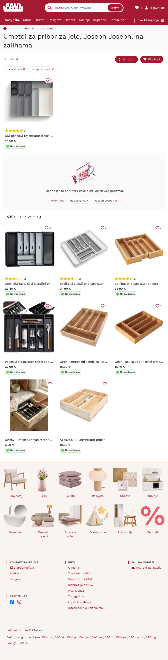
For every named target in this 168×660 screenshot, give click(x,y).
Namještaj (12, 20)
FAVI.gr (12, 643)
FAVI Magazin (77, 590)
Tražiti (115, 7)
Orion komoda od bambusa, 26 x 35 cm (88, 362)
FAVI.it (110, 637)
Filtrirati (154, 59)
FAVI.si (23, 643)
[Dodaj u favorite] (50, 384)
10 (50, 227)
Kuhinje (84, 20)
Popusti (152, 532)
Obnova (70, 20)
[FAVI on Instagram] (19, 602)
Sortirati (129, 59)
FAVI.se (121, 637)
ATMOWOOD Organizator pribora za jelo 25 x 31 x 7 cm (99, 440)
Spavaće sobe (70, 534)
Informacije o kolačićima (85, 607)
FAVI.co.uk (136, 637)
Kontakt (15, 573)
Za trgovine (76, 596)
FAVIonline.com (17, 630)
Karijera (15, 579)
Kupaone (99, 20)
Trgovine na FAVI (79, 573)
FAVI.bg (151, 637)
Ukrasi (27, 20)
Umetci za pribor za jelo (37, 28)
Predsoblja (125, 532)
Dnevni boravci (120, 20)
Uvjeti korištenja (79, 602)
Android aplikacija (148, 567)
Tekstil (40, 20)
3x (25, 278)
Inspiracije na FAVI (81, 584)
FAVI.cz (47, 637)
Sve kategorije (148, 20)
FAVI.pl (72, 637)
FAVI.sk (60, 637)
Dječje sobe (98, 532)
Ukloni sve (57, 200)
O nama (73, 567)
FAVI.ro (84, 637)
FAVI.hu (97, 637)
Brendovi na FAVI (80, 579)
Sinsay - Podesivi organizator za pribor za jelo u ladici (43, 440)
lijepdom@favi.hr (26, 567)
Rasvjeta (55, 20)
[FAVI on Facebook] (12, 602)
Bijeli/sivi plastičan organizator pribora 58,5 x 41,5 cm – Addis (104, 284)
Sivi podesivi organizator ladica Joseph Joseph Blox (42, 136)
